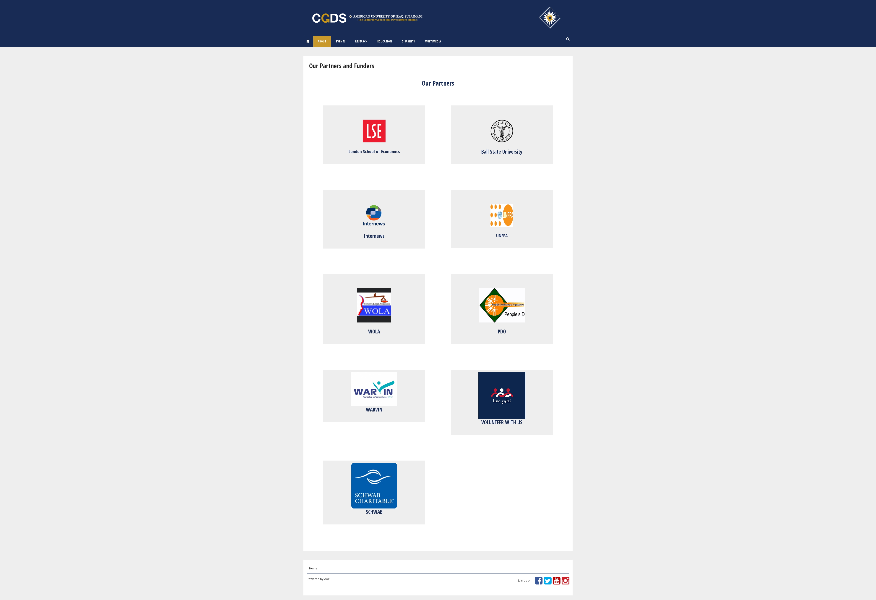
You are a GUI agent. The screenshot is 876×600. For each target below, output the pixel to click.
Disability (408, 41)
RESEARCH (361, 41)
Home (308, 41)
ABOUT (322, 41)
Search (568, 39)
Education (384, 41)
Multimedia (433, 41)
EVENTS (340, 41)
